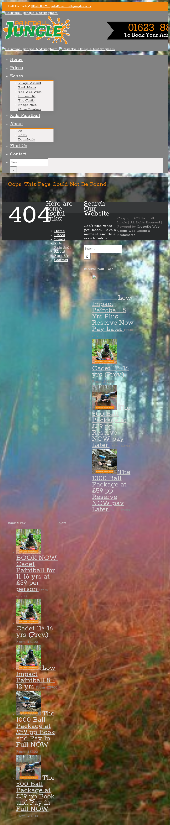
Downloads (26, 139)
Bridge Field (27, 105)
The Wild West (29, 92)
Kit (20, 131)
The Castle (26, 100)
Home (16, 59)
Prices (16, 68)
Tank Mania (27, 87)
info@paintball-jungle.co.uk (71, 6)
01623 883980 (40, 6)
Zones (16, 76)
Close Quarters (29, 109)
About (16, 124)
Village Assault (29, 83)
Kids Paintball (25, 115)
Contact (18, 154)
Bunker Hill (26, 96)
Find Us (18, 146)
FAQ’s (22, 135)
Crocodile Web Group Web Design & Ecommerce (138, 231)
